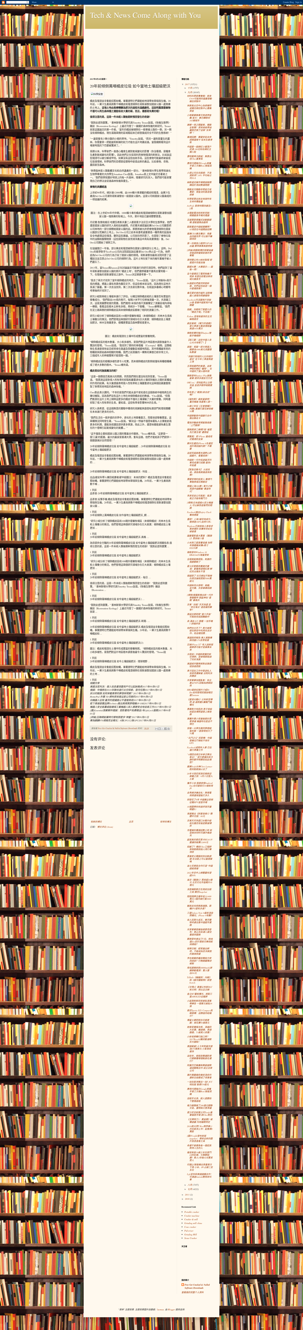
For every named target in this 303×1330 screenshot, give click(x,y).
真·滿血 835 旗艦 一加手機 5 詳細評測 (200, 622)
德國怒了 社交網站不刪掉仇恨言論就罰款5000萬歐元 (199, 578)
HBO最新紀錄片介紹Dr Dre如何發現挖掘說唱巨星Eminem (200, 692)
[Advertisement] (151, 51)
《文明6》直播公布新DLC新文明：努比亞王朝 (199, 988)
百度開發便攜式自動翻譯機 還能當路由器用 (199, 221)
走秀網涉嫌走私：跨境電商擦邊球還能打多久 (199, 794)
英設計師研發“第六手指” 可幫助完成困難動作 (199, 615)
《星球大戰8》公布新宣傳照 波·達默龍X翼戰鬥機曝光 (199, 702)
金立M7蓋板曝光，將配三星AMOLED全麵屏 (199, 995)
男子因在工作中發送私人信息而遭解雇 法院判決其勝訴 (199, 673)
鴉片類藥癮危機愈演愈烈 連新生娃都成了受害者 (199, 1076)
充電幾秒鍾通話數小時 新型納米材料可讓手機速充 (199, 833)
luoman (160, 1309)
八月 (190, 1184)
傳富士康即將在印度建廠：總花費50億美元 (198, 1021)
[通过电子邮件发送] (156, 728)
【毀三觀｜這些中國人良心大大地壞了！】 (199, 341)
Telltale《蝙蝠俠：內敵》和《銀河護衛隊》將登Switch (199, 980)
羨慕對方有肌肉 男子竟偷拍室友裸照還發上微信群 (199, 711)
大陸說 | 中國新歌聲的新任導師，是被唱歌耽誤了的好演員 (199, 657)
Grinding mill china (193, 1223)
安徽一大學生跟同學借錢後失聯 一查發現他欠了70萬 (199, 731)
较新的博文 (96, 821)
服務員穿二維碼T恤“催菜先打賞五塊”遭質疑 (199, 431)
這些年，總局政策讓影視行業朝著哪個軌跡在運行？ (199, 1058)
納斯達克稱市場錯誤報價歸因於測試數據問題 (199, 183)
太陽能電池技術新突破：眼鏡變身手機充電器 (199, 214)
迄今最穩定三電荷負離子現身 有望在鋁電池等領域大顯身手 (199, 276)
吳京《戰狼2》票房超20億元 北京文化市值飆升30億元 (199, 882)
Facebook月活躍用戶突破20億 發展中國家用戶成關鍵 (199, 302)
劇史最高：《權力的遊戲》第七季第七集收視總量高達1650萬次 (199, 326)
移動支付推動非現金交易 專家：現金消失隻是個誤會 (199, 192)
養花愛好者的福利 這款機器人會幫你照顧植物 (199, 294)
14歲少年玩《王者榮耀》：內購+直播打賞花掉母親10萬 (200, 408)
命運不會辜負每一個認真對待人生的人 (199, 1147)
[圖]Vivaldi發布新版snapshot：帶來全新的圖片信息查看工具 (200, 1138)
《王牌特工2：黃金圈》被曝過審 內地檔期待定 (199, 1120)
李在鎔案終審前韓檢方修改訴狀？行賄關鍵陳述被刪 (199, 961)
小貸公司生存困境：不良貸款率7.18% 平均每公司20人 (199, 175)
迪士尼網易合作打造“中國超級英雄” (200, 867)
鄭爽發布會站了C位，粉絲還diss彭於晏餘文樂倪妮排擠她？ (200, 941)
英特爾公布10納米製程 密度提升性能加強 (199, 261)
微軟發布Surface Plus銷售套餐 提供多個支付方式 (199, 377)
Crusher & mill (191, 1219)
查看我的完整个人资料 (192, 1292)
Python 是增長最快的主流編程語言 (199, 317)
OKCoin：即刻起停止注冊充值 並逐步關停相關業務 (199, 385)
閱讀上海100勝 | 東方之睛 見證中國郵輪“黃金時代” (199, 489)
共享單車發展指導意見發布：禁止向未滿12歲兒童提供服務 (199, 932)
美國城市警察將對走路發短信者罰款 (199, 665)
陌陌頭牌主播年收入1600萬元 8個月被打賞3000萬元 (199, 899)
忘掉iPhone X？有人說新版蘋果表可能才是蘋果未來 (200, 647)
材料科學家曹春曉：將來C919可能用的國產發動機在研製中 (199, 98)
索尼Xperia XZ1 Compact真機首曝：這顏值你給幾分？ (200, 1013)
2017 (187, 84)
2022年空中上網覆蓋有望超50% (199, 874)
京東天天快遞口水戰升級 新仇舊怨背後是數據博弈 (199, 823)
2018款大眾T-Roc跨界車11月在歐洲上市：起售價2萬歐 (200, 1129)
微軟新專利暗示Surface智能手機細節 (199, 334)
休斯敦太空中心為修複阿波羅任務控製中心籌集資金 (199, 108)
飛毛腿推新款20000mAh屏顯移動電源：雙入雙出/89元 (199, 970)
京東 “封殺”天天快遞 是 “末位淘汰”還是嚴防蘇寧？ (199, 607)
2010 (187, 1198)
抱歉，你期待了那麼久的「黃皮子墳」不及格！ (199, 311)
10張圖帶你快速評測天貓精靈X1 (199, 808)
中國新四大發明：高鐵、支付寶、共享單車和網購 (199, 588)
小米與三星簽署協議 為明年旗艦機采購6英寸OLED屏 (199, 545)
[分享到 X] (162, 728)
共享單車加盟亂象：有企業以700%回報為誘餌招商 (199, 683)
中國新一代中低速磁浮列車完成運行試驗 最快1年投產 (199, 462)
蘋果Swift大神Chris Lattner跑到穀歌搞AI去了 (199, 768)
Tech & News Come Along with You (145, 15)
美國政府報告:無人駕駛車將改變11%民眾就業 (199, 639)
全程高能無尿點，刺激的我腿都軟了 (199, 560)
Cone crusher (190, 1226)
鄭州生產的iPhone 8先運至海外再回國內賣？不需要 (200, 446)
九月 (190, 92)
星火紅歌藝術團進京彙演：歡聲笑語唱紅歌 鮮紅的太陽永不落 (199, 569)
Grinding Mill (190, 1234)
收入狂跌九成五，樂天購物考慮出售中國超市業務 (199, 922)
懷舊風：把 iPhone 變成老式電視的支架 (199, 438)
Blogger (171, 1309)
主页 (131, 821)
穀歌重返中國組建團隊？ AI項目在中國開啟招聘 (199, 228)
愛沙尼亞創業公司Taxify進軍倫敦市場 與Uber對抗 (199, 1114)
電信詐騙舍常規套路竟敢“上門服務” (199, 424)
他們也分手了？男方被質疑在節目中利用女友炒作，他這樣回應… (199, 630)
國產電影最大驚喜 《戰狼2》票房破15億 (199, 537)
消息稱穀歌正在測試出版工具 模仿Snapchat (199, 890)
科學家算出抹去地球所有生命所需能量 (199, 200)
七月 (190, 1189)
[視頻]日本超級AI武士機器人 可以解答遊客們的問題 (200, 505)
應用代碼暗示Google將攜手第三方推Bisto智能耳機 (199, 166)
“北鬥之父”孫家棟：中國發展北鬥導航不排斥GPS (199, 740)
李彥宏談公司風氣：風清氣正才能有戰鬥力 (199, 497)
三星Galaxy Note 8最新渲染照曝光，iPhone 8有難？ (200, 914)
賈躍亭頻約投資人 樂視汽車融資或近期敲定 (199, 480)
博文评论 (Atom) (105, 826)
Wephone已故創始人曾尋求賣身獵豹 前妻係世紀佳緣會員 (200, 529)
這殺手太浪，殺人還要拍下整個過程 (199, 1099)
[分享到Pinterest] (168, 728)
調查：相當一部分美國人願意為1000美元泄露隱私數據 (199, 349)
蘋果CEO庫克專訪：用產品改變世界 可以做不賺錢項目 (199, 236)
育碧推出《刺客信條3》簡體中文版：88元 (199, 815)
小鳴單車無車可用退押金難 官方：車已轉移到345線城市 (199, 118)
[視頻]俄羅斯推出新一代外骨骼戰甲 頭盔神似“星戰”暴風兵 (200, 597)
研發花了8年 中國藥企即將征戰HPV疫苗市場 (200, 801)
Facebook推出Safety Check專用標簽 (199, 513)
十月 (190, 87)
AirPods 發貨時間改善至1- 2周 (199, 207)
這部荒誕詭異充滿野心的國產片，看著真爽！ (199, 454)
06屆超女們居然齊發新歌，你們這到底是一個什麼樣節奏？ (199, 286)
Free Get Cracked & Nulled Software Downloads (197, 1286)
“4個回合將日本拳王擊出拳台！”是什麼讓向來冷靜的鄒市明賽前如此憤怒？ (200, 758)
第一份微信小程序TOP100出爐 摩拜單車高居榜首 (199, 244)
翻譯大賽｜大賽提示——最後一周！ (200, 268)
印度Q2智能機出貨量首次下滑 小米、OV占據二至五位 (200, 1167)
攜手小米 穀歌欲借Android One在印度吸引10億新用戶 (200, 786)
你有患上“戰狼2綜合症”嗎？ (199, 393)
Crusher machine (191, 1215)
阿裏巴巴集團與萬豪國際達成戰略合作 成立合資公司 (199, 1068)
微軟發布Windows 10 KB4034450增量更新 (198, 553)
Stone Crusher (190, 1238)
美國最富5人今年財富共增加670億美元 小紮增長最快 (199, 1049)
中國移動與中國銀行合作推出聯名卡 (199, 417)
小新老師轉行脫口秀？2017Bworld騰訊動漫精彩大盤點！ (199, 1039)
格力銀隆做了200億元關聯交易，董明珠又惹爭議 (199, 1107)
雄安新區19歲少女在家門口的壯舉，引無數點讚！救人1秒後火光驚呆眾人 (200, 1156)
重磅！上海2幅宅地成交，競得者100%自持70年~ (199, 520)
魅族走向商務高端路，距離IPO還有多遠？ (199, 907)
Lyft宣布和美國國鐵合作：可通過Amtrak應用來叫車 (200, 1177)
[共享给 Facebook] (165, 728)
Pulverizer (188, 1230)
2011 (187, 1194)
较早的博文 (165, 821)
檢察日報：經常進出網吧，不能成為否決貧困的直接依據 (199, 951)
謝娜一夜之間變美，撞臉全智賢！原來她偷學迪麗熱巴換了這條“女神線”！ (199, 128)
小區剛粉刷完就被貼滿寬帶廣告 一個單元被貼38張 (199, 1003)
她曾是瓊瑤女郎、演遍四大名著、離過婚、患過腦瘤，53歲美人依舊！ (199, 1029)
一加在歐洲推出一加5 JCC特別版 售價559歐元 (199, 1083)
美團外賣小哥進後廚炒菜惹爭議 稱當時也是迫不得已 (199, 721)
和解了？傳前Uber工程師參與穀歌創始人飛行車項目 (199, 849)
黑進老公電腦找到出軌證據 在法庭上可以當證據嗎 (199, 859)
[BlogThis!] (159, 728)
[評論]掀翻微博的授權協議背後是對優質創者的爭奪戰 (200, 253)
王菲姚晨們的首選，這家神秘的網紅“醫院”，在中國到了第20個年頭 (199, 368)
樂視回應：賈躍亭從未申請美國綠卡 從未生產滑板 (199, 140)
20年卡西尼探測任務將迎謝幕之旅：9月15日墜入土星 (200, 776)
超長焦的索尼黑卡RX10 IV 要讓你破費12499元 (200, 841)
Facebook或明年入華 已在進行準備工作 (199, 749)
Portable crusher (191, 1211)
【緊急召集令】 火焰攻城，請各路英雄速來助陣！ (199, 472)
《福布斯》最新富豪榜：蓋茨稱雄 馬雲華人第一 (199, 400)
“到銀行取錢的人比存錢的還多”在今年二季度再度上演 (200, 359)
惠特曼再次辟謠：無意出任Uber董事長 (199, 157)
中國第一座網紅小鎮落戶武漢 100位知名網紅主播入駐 (199, 149)
